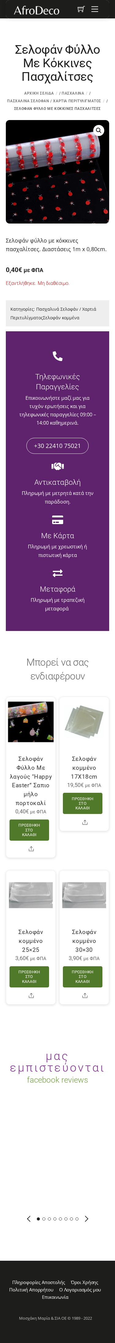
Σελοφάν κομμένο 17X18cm (84, 767)
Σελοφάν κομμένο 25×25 (30, 940)
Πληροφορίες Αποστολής (38, 1282)
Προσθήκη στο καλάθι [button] (29, 830)
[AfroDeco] (36, 10)
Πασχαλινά (73, 93)
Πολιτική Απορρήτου (31, 1290)
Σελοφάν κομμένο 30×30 (84, 940)
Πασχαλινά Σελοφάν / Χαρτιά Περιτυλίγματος (54, 101)
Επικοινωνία (55, 1297)
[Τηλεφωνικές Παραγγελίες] (57, 356)
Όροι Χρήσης (84, 1282)
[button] (98, 130)
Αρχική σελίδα (39, 93)
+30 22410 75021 (57, 446)
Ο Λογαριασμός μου (80, 1290)
